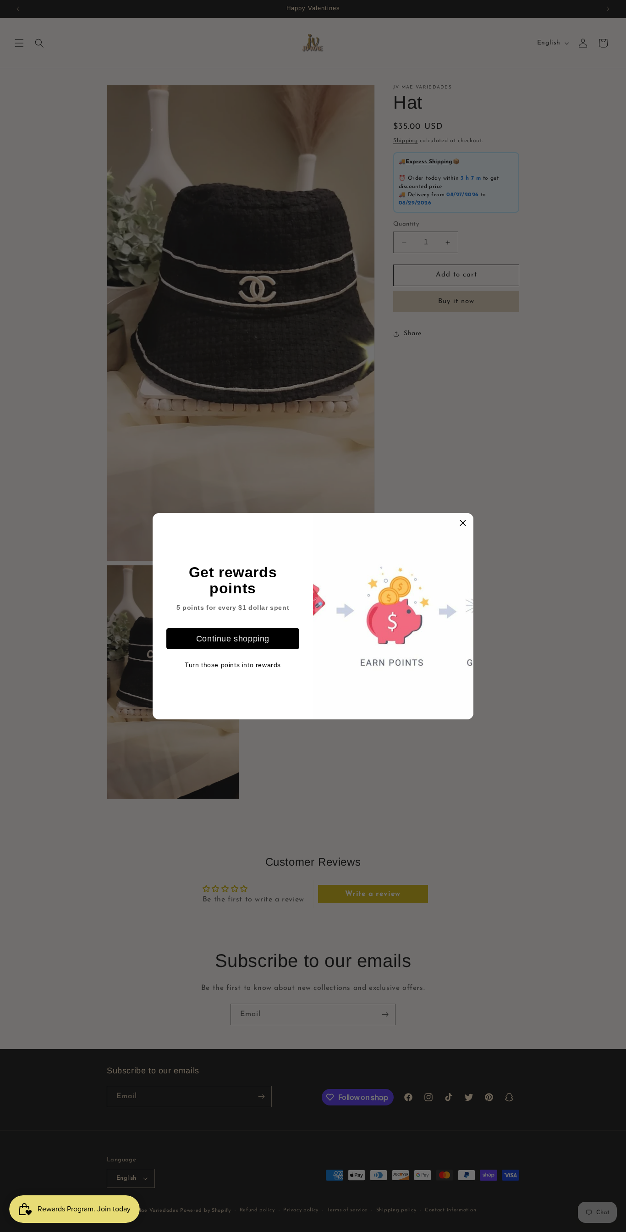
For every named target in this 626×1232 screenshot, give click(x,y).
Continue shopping (232, 638)
